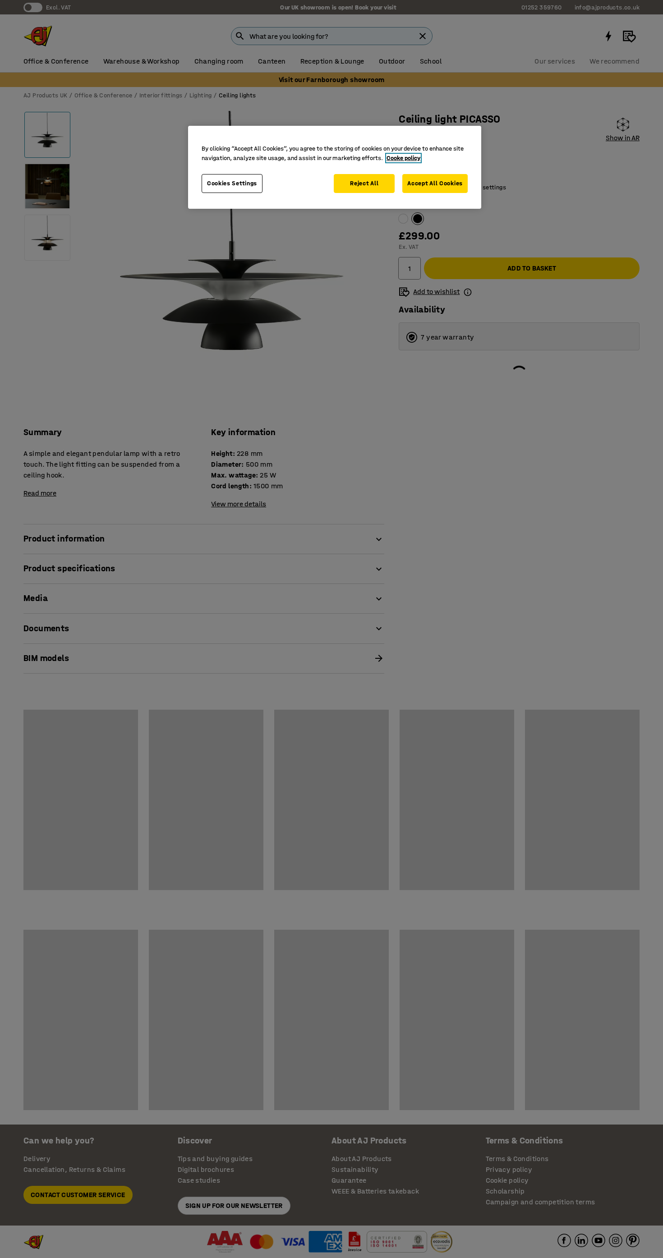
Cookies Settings (232, 183)
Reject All (364, 183)
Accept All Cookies (435, 183)
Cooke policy (403, 158)
